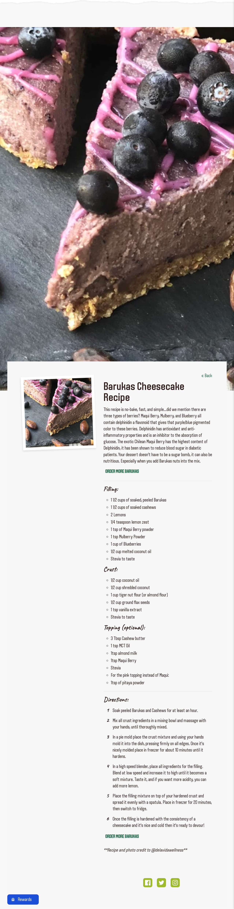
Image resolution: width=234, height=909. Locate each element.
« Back (206, 375)
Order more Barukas (122, 471)
